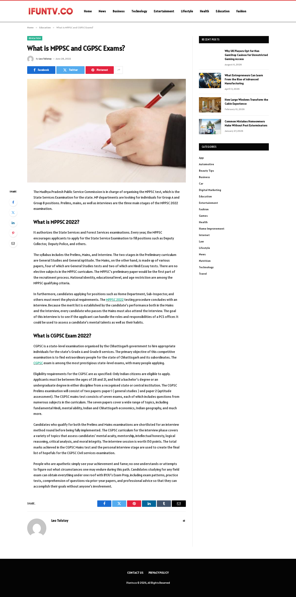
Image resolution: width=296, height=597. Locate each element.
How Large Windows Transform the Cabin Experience (246, 101)
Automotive (206, 164)
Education (223, 11)
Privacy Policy (159, 572)
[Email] (13, 243)
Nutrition (205, 261)
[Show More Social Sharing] (119, 70)
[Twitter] (13, 212)
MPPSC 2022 (115, 299)
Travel (203, 273)
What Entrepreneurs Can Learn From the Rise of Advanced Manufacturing (244, 79)
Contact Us (135, 572)
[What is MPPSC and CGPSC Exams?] (106, 131)
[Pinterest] (13, 233)
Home (88, 11)
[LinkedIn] (13, 223)
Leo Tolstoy (45, 58)
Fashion (241, 11)
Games (203, 216)
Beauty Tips (206, 170)
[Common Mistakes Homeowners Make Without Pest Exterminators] (210, 126)
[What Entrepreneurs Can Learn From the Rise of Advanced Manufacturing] (210, 80)
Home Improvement (211, 228)
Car (201, 183)
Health (204, 11)
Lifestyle (187, 11)
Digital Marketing (210, 190)
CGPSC (38, 363)
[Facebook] (13, 202)
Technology (139, 11)
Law (201, 241)
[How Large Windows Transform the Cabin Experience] (210, 104)
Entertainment (164, 11)
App (201, 158)
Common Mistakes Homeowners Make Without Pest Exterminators (246, 123)
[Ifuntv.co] (50, 11)
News (102, 11)
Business (119, 11)
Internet (204, 235)
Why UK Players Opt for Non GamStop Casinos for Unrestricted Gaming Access (246, 55)
